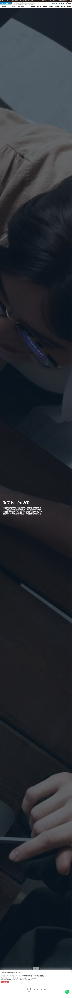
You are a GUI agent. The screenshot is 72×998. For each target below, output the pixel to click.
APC (32, 4)
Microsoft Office (24, 4)
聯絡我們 (65, 0)
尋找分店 (63, 6)
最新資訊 (33, 6)
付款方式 (49, 0)
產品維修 (69, 6)
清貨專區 (51, 6)
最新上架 (39, 6)
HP (16, 4)
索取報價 (57, 6)
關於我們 (44, 0)
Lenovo (19, 4)
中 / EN (70, 0)
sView (29, 4)
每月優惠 (45, 6)
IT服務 (12, 6)
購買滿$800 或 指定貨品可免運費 (26, 0)
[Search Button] (33, 3)
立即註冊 (5, 982)
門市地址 (60, 0)
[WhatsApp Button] (67, 992)
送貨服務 (54, 0)
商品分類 (4, 6)
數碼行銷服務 (21, 6)
